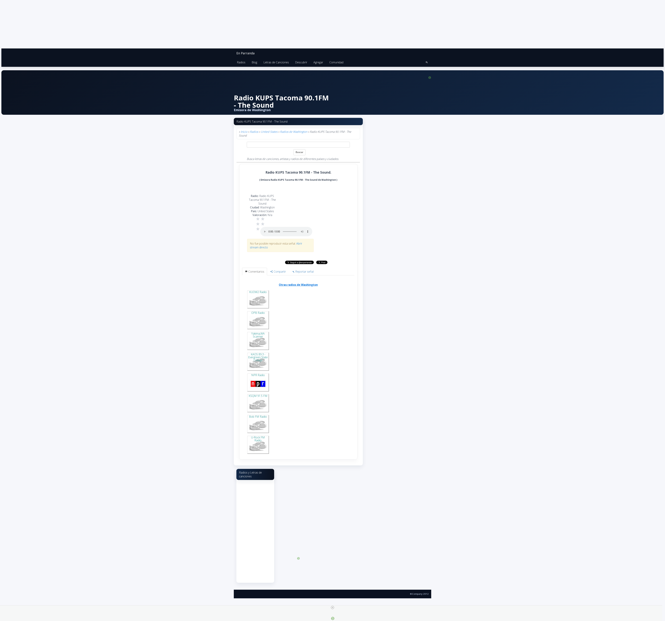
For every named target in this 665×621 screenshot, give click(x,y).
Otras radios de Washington (298, 285)
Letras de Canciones (276, 62)
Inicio (244, 132)
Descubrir (301, 62)
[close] (332, 607)
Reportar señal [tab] (304, 271)
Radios (241, 62)
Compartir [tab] (279, 271)
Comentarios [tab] (256, 271)
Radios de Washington (293, 132)
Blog (254, 62)
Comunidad (336, 62)
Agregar (318, 62)
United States (269, 132)
